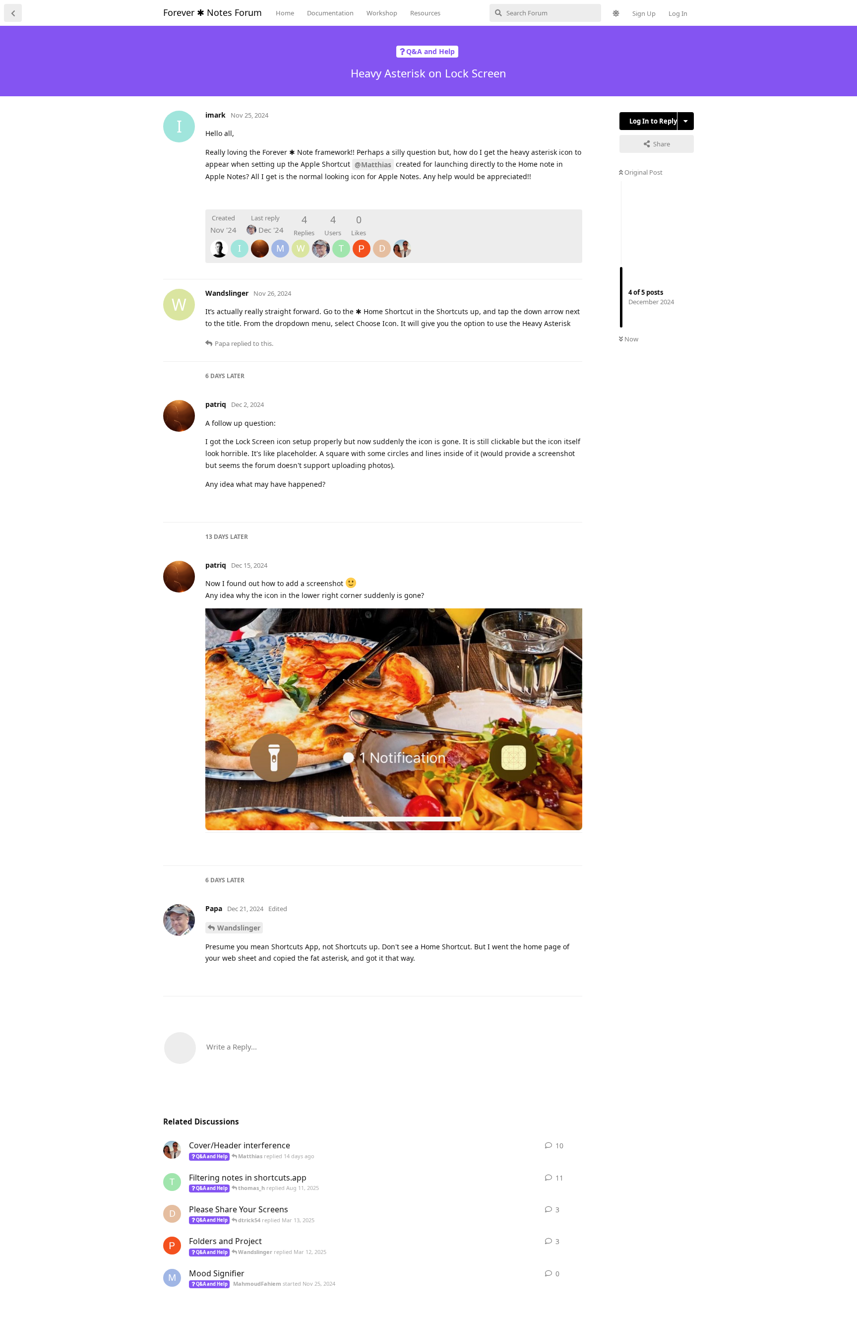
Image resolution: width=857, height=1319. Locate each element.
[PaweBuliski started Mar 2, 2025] (172, 1245)
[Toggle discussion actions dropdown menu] (685, 121)
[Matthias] (219, 241)
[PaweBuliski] (361, 241)
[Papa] (321, 241)
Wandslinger (238, 927)
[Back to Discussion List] (13, 13)
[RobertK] (402, 241)
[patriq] (260, 241)
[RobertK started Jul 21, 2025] (172, 1150)
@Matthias (373, 164)
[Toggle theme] (616, 13)
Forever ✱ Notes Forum (212, 12)
